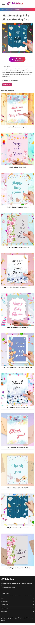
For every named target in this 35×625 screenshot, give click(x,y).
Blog (2, 598)
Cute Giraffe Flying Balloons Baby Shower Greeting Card (17, 367)
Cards (2, 9)
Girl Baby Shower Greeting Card (17, 167)
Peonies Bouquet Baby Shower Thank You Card (18, 568)
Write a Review (7, 84)
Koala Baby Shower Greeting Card (17, 127)
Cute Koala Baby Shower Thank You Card (17, 447)
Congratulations (9, 9)
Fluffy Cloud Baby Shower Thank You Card (17, 528)
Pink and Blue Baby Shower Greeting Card (17, 327)
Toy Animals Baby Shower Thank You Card (17, 487)
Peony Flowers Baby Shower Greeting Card (18, 247)
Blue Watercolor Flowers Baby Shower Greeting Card (17, 287)
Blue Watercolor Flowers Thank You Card (17, 407)
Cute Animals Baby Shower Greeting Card (17, 207)
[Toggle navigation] (3, 4)
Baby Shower (18, 9)
